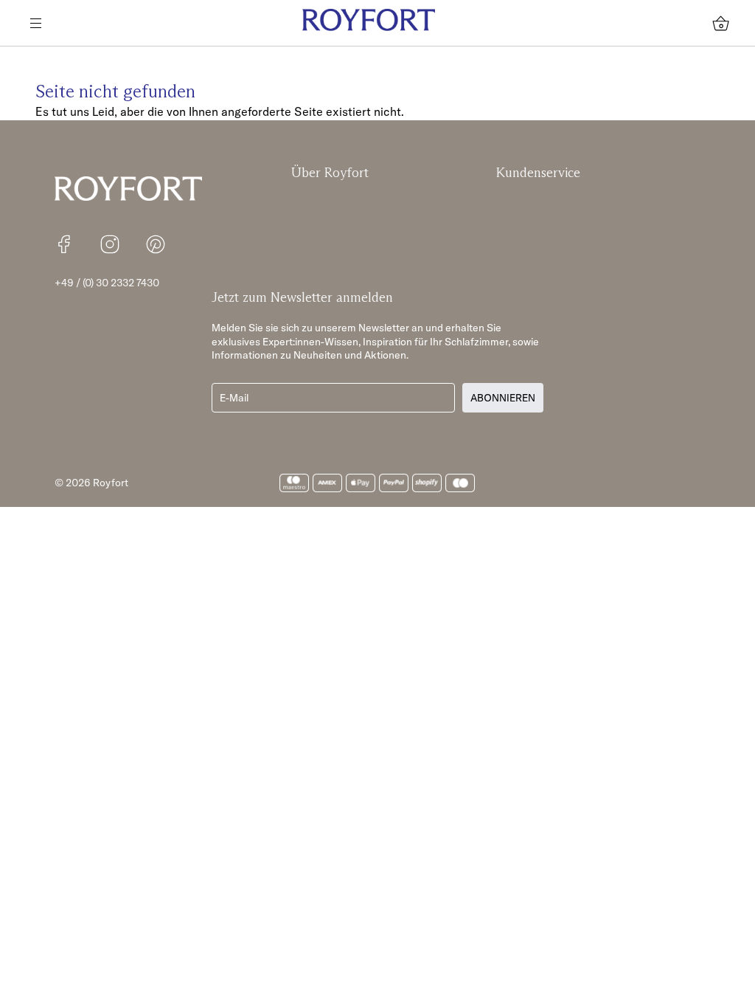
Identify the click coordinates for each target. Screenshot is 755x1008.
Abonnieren (502, 397)
